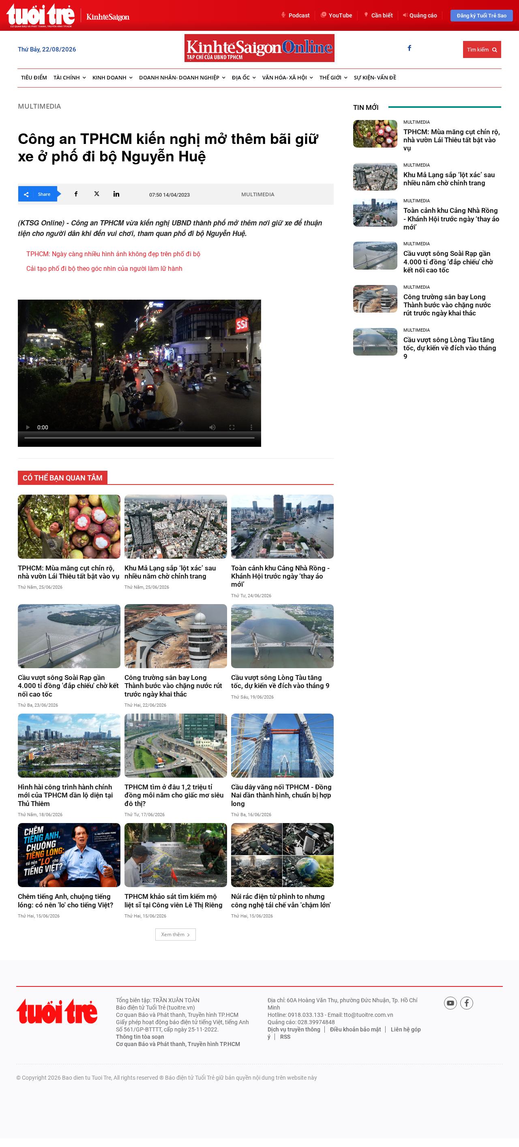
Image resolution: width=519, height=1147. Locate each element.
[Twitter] (96, 194)
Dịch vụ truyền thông (294, 1029)
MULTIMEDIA (39, 106)
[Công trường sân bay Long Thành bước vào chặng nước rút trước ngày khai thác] (175, 636)
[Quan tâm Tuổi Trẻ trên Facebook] (466, 1003)
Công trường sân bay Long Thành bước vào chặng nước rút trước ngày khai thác (173, 685)
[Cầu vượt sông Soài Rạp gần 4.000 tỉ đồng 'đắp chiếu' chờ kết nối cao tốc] (69, 636)
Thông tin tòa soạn (140, 1036)
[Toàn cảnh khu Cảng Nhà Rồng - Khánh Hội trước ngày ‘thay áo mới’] (282, 527)
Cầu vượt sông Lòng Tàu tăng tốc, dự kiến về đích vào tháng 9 (280, 681)
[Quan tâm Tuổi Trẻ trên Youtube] (450, 1003)
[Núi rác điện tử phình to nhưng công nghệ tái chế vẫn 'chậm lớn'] (282, 855)
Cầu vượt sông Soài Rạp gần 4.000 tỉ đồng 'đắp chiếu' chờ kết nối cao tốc (68, 685)
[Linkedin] (116, 194)
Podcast (299, 15)
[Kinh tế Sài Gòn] (106, 15)
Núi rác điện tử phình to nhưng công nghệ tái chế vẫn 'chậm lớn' (281, 900)
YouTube (340, 15)
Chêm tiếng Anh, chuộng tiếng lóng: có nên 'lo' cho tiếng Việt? (65, 900)
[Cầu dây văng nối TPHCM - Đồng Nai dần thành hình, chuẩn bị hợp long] (282, 746)
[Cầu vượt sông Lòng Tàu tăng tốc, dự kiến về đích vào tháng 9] (282, 636)
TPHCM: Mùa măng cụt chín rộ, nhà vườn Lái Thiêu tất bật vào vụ (68, 572)
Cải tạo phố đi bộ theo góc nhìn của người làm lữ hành (104, 268)
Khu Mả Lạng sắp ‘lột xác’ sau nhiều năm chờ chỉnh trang (170, 572)
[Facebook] (409, 48)
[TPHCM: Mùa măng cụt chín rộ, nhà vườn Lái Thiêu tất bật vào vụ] (69, 527)
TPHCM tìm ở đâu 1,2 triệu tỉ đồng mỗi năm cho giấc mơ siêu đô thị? (173, 795)
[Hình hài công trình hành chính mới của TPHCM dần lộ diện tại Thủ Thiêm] (69, 746)
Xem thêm (172, 934)
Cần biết (382, 15)
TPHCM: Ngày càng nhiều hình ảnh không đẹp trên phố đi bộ (113, 254)
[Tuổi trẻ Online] (56, 1011)
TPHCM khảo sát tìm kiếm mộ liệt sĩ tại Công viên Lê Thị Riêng (173, 900)
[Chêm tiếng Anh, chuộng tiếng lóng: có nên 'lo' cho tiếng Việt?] (69, 855)
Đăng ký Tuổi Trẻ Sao (481, 16)
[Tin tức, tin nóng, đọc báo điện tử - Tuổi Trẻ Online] (40, 15)
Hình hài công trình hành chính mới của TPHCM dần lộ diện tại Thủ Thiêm (65, 795)
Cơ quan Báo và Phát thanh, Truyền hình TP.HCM (178, 1044)
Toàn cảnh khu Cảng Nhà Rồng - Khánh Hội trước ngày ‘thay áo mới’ (280, 576)
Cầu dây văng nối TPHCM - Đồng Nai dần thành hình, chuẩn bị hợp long (281, 795)
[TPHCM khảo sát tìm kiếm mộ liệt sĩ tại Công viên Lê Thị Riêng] (175, 855)
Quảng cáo (423, 15)
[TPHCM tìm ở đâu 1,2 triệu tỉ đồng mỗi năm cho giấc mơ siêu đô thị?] (175, 746)
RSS (285, 1036)
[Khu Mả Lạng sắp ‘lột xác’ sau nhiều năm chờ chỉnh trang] (175, 527)
